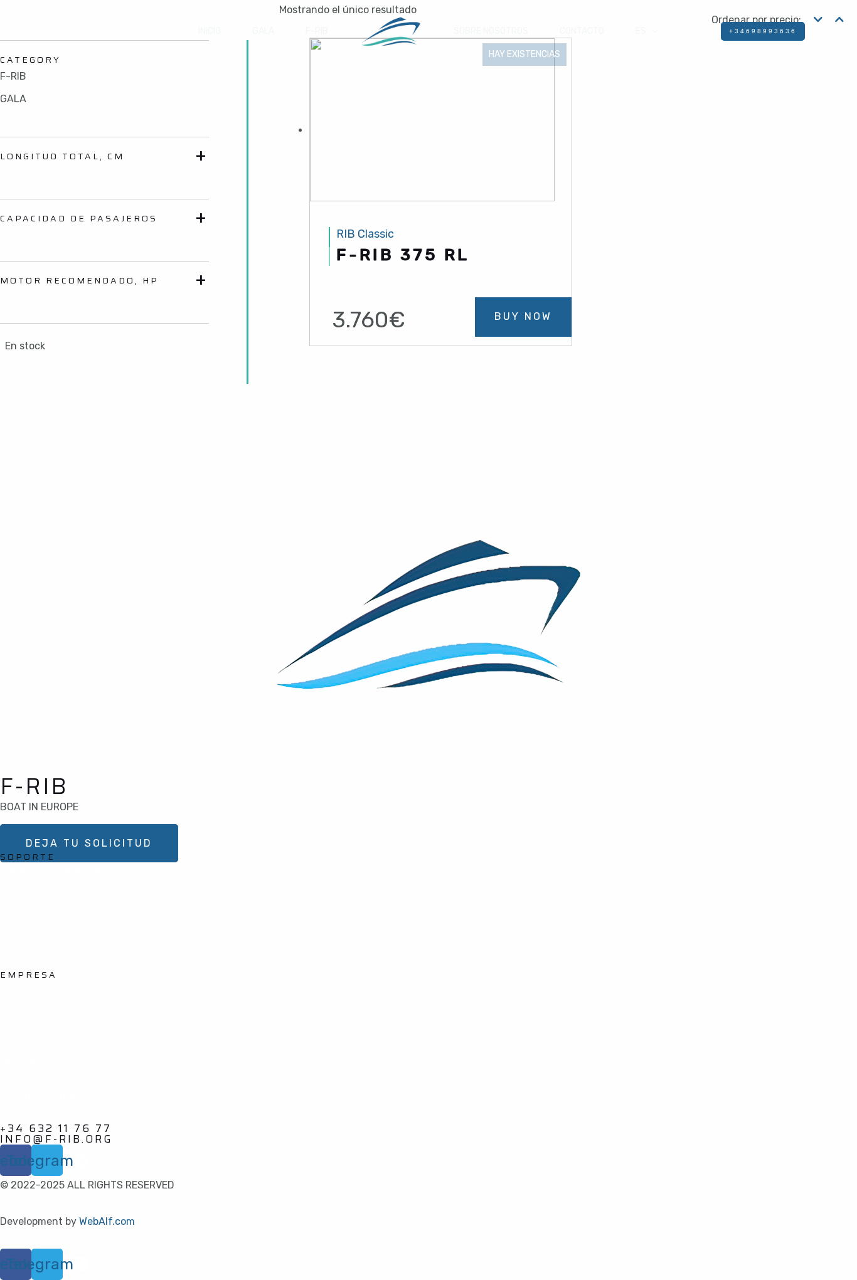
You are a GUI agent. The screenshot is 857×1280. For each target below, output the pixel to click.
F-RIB (317, 31)
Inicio (209, 31)
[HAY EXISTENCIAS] (432, 130)
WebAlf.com (107, 1221)
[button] (89, 843)
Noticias (19, 1060)
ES (641, 31)
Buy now (523, 316)
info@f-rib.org (56, 1139)
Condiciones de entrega (56, 870)
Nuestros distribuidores (55, 1097)
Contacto (582, 31)
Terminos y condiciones (55, 906)
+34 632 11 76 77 (56, 1128)
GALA (263, 31)
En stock (25, 346)
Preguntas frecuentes (52, 943)
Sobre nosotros (491, 31)
